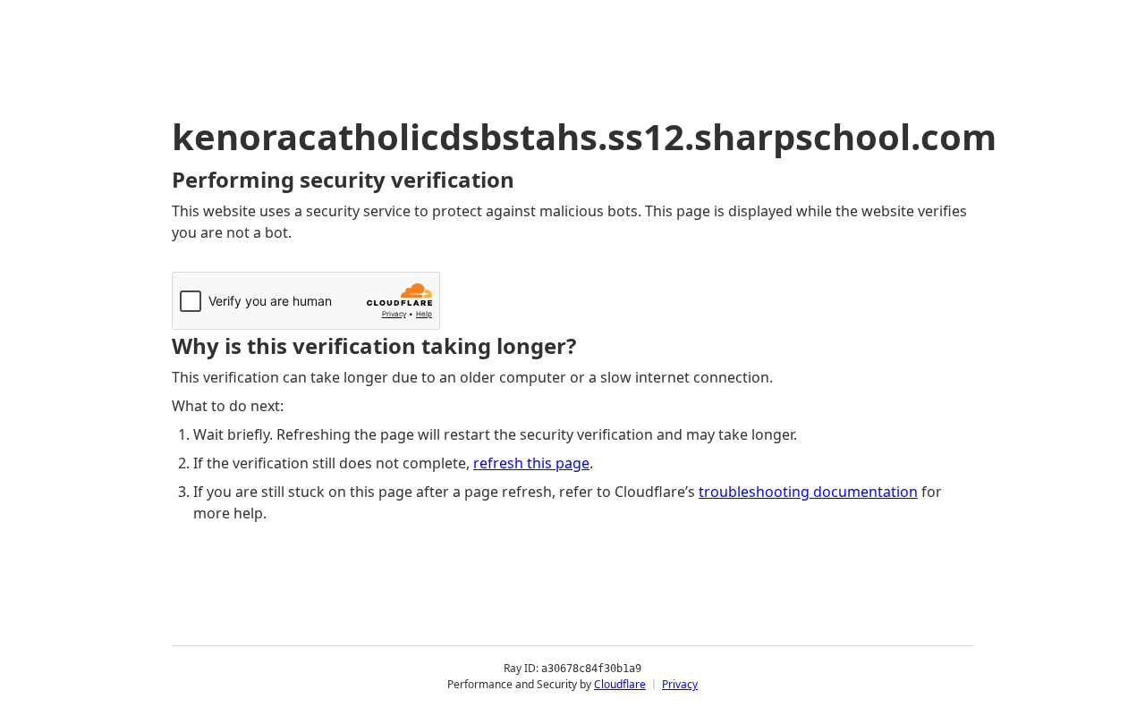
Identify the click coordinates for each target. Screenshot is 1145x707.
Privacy (680, 684)
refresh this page (531, 463)
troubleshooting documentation (808, 491)
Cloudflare (620, 684)
